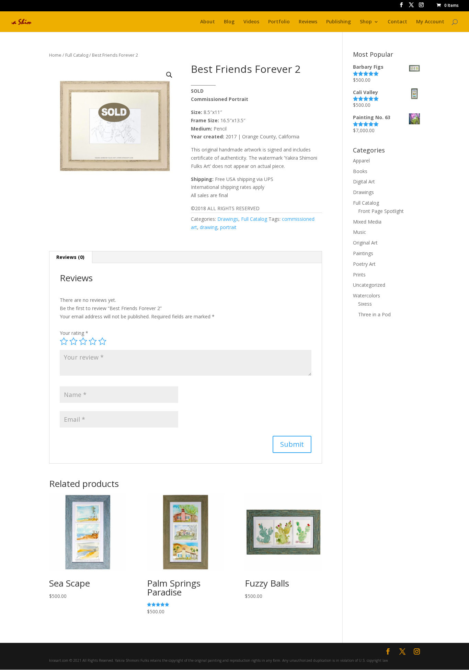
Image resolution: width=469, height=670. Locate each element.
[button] (169, 75)
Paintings (363, 253)
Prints (359, 274)
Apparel (361, 160)
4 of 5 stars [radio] (93, 341)
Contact (397, 22)
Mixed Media (367, 221)
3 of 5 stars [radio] (83, 341)
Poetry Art (364, 264)
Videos (251, 22)
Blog (229, 22)
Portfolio (279, 22)
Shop (366, 22)
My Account (430, 22)
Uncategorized (369, 285)
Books (360, 171)
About (207, 22)
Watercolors (366, 295)
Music (359, 232)
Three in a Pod (374, 314)
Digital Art (364, 181)
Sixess (365, 303)
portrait (228, 227)
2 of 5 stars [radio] (73, 341)
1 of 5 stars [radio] (64, 341)
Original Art (365, 242)
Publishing (338, 22)
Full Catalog (76, 55)
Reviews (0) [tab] (70, 257)
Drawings (227, 219)
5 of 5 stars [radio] (102, 341)
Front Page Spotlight (381, 211)
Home (55, 55)
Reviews (308, 22)
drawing (208, 227)
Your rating (74, 333)
